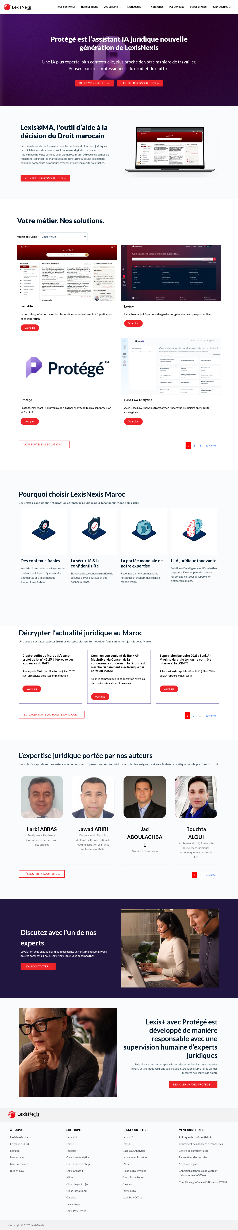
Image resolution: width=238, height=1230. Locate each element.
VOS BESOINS (111, 7)
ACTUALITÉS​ (157, 7)
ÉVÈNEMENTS (134, 7)
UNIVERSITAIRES (198, 7)
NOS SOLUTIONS (89, 7)
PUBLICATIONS (176, 7)
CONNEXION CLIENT (222, 7)
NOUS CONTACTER (66, 7)
